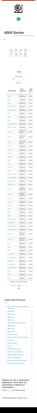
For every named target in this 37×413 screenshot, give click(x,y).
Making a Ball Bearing (14, 357)
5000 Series (11, 317)
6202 (8, 164)
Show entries (18, 76)
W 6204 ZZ (10, 261)
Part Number (12, 91)
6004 (8, 243)
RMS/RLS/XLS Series (14, 349)
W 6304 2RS (11, 264)
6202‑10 (9, 189)
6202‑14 (9, 157)
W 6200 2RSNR (11, 110)
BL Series (10, 340)
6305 (8, 278)
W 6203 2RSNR (11, 219)
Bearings (19, 35)
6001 (8, 113)
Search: (18, 82)
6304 (8, 250)
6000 (8, 96)
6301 (8, 120)
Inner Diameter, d (23, 90)
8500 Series (11, 328)
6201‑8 (9, 131)
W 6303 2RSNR (11, 226)
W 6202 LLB (11, 181)
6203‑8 (9, 142)
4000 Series (11, 314)
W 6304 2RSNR (11, 268)
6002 (8, 160)
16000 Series (11, 326)
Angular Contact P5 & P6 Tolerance (18, 337)
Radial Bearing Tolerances (15, 354)
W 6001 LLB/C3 (11, 124)
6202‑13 (9, 150)
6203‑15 (9, 167)
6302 (8, 171)
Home (14, 35)
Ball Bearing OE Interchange (16, 363)
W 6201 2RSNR (11, 127)
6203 (8, 212)
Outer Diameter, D (32, 90)
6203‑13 (9, 153)
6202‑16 (9, 198)
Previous (13, 285)
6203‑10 (9, 194)
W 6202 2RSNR (11, 177)
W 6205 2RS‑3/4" (12, 229)
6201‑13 (9, 146)
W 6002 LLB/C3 (11, 174)
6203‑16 (9, 202)
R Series (10, 346)
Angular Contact (12, 334)
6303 (8, 216)
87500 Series (11, 331)
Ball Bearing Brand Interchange (17, 360)
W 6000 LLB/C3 (11, 106)
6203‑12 (9, 234)
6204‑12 (9, 239)
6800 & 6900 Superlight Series (16, 323)
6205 (8, 274)
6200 (8, 99)
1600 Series (11, 311)
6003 (8, 209)
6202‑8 (9, 137)
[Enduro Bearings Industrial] (18, 10)
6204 (8, 247)
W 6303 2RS (11, 223)
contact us (9, 390)
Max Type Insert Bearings (15, 352)
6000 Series (11, 320)
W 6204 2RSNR (11, 257)
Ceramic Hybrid (12, 343)
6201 (8, 117)
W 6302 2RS (11, 184)
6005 (8, 271)
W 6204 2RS (11, 254)
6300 (8, 103)
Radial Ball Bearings (28, 35)
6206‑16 (9, 205)
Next (18, 288)
